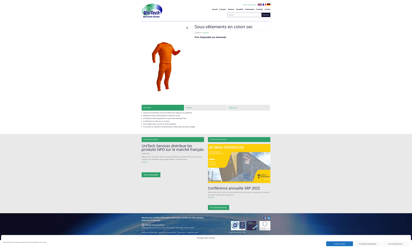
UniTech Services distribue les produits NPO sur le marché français (173, 147)
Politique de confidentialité (149, 232)
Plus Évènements (218, 207)
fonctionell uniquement (367, 244)
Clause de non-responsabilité (167, 232)
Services (231, 9)
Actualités (239, 9)
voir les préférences (395, 244)
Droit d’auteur (181, 232)
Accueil (214, 9)
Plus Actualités (151, 174)
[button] (187, 28)
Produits (259, 9)
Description (147, 108)
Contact (267, 9)
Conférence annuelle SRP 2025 (234, 188)
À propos (222, 9)
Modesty (206, 33)
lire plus (145, 162)
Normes (189, 108)
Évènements (249, 9)
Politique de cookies (192, 232)
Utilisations (233, 108)
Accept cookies (339, 244)
